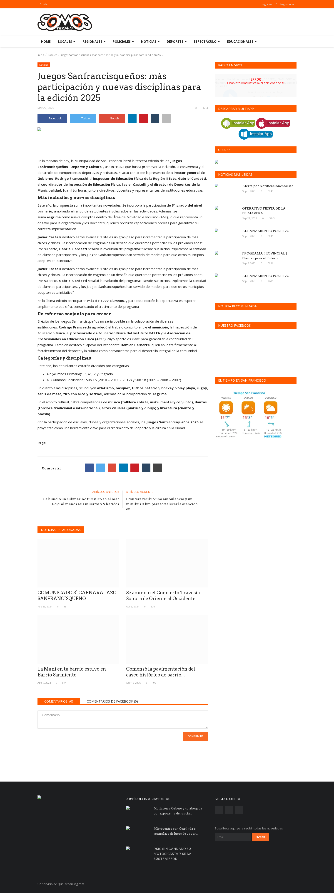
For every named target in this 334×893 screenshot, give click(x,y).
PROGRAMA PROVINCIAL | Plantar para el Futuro (264, 256)
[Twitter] (100, 468)
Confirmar (195, 736)
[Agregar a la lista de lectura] (166, 118)
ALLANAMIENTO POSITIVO (265, 231)
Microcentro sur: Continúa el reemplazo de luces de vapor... (176, 831)
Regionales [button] (92, 41)
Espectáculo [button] (205, 41)
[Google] (112, 468)
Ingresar (267, 4)
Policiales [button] (122, 41)
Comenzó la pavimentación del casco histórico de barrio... (160, 672)
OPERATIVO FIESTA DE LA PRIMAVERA (264, 211)
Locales (52, 55)
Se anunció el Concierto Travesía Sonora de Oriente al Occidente (163, 595)
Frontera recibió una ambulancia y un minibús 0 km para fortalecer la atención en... (162, 504)
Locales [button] (65, 41)
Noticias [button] (149, 41)
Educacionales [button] (240, 41)
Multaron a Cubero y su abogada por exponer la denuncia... (178, 811)
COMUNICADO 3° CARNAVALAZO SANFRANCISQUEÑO (77, 595)
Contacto (46, 4)
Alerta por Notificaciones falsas (267, 186)
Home (46, 41)
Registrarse (287, 4)
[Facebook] (89, 468)
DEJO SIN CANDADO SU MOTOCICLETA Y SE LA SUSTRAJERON (173, 854)
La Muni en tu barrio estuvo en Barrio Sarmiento (71, 672)
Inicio (40, 55)
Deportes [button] (175, 41)
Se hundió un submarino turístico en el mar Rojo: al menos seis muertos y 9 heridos (81, 501)
